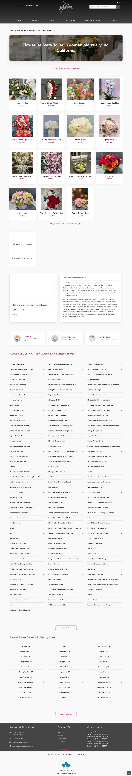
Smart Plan (91, 569)
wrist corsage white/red (51, 213)
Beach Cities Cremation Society (60, 482)
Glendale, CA (64, 667)
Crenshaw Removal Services (19, 431)
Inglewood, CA (65, 672)
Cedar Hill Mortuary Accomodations (100, 405)
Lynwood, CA (64, 677)
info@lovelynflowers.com (20, 742)
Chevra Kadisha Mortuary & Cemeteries (101, 420)
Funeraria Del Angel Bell (18, 461)
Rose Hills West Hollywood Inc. (20, 426)
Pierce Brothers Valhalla (57, 600)
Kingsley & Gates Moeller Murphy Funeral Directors (65, 528)
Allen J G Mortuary (16, 451)
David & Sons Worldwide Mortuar (60, 518)
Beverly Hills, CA (26, 651)
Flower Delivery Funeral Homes (25, 30)
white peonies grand (51, 140)
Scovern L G (91, 549)
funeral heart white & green (22, 176)
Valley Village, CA (26, 698)
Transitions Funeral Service (19, 554)
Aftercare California (94, 590)
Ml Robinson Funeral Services (20, 472)
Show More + (66, 627)
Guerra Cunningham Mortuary (98, 497)
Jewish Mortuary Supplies (18, 482)
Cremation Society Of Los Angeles (60, 456)
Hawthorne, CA (103, 667)
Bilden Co (12, 467)
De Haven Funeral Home (57, 410)
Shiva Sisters (14, 405)
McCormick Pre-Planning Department (101, 513)
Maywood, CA (104, 677)
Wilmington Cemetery (95, 487)
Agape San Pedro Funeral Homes (21, 369)
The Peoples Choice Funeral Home (60, 523)
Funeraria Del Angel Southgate (98, 508)
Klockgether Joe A (55, 538)
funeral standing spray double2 (22, 140)
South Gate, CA (64, 687)
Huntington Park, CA (26, 672)
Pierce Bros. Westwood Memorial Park (62, 385)
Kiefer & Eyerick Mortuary (96, 559)
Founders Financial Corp (18, 559)
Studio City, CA (25, 692)
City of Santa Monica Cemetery (98, 533)
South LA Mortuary (16, 415)
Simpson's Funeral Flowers (18, 518)
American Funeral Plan (95, 543)
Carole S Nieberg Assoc (95, 364)
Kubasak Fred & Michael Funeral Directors (102, 579)
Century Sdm (53, 467)
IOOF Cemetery (93, 380)
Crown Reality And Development (60, 431)
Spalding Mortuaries (55, 369)
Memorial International (17, 590)
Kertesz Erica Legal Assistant (19, 446)
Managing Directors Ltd (56, 472)
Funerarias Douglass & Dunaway (59, 492)
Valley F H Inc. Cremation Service (21, 584)
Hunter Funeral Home (95, 441)
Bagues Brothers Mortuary (58, 395)
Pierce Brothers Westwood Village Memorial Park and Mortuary (105, 385)
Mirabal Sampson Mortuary (97, 461)
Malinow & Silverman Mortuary (98, 415)
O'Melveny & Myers (55, 446)
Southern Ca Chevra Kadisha (19, 610)
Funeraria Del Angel (94, 390)
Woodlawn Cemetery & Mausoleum (61, 533)
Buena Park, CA (64, 651)
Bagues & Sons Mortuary (18, 436)
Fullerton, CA (103, 662)
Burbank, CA (103, 651)
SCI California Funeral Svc (57, 605)
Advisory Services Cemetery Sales (60, 426)
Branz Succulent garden (80, 176)
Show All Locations (66, 714)
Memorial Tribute (54, 579)
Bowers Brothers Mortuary (97, 395)
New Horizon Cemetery (95, 538)
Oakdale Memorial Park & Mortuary (22, 569)
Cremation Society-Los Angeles (99, 456)
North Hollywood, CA (25, 682)
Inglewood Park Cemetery (57, 415)
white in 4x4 (80, 140)
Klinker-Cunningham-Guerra (19, 502)
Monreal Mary (14, 538)
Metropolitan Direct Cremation (98, 400)
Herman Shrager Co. (16, 410)
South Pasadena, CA (104, 687)
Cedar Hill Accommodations (58, 405)
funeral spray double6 (51, 176)
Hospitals (60, 735)
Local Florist (61, 742)
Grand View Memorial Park (57, 549)
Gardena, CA (25, 667)
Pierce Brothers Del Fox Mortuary (99, 502)
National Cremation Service (97, 528)
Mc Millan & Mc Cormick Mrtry (20, 487)
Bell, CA (64, 646)
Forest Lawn (91, 554)
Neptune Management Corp (97, 564)
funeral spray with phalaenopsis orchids (51, 103)
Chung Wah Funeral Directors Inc (60, 390)
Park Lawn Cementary (56, 508)
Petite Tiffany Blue (80, 213)
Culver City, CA (103, 657)
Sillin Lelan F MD (54, 400)
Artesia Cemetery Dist (17, 543)
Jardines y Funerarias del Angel (59, 461)
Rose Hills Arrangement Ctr (58, 543)
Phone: (15, 314)
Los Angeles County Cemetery (59, 436)
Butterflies (22, 213)
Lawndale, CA (104, 672)
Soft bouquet (80, 103)
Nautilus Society (15, 523)
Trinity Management (94, 431)
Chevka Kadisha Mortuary (57, 420)
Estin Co (90, 595)
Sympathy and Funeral (22, 258)
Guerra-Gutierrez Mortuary (97, 369)
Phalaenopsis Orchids (109, 103)
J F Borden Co (53, 477)
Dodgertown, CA (26, 662)
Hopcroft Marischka (16, 364)
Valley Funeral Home (55, 584)
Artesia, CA (26, 646)
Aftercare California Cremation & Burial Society (104, 446)
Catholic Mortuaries (55, 380)
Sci (10, 533)
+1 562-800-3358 (32, 5)
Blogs (59, 732)
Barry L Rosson (53, 564)
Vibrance (109, 176)
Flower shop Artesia (83, 312)
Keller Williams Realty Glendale (20, 564)
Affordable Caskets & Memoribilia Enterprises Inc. (105, 426)
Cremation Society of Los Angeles (21, 508)
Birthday (35, 20)
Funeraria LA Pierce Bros (18, 395)
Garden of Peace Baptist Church (99, 410)
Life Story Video (15, 595)
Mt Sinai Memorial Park (56, 441)
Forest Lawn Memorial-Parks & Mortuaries (102, 584)
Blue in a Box (22, 103)
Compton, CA (65, 657)
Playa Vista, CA (65, 682)
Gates (89, 472)
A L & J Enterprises (16, 492)
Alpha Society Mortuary (96, 574)
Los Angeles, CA (26, 677)
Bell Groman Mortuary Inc (96, 451)
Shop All (53, 20)
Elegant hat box (109, 140)
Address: (16, 310)
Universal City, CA (104, 692)
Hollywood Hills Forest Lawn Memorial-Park (64, 559)
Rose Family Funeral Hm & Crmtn (60, 569)
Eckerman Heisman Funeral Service (22, 574)
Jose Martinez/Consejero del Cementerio (63, 513)
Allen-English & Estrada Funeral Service (62, 451)
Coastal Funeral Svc (55, 554)
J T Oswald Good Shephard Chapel (61, 590)
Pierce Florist (92, 600)
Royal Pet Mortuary (94, 436)
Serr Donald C (53, 487)
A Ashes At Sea (92, 518)
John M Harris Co (15, 497)
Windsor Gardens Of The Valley (98, 605)
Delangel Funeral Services (57, 497)
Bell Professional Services (18, 456)
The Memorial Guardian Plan (97, 477)
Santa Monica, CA (104, 682)
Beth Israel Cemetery (17, 380)
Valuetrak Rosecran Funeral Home (99, 374)
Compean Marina (15, 400)
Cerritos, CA (25, 657)
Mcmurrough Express (17, 420)
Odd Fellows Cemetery (17, 385)
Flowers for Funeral (16, 390)
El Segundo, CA (64, 662)
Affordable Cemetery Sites (58, 574)
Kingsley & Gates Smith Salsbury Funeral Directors (27, 477)
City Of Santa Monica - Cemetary (99, 523)
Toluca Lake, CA (64, 692)
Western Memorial (55, 502)
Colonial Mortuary (15, 441)
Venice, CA (65, 698)
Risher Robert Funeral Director (20, 374)
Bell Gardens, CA (104, 646)
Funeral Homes (62, 738)
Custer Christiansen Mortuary (20, 549)
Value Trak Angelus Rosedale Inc (60, 364)
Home (18, 20)
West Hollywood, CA (103, 698)
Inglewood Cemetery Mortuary (98, 482)
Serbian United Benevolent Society (61, 374)
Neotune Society (93, 492)
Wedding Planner (92, 20)
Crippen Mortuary (15, 579)
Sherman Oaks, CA (25, 687)
